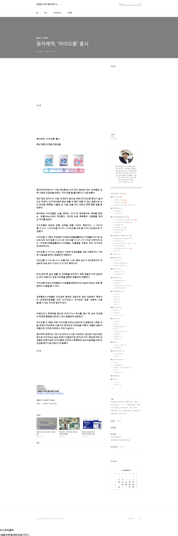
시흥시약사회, (133, 408)
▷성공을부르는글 (119, 326)
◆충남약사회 (132, 499)
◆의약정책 (116, 208)
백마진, (139, 405)
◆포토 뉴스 (116, 269)
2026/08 (126, 470)
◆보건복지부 (132, 449)
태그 (45, 13)
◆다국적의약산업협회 (135, 486)
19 (126, 484)
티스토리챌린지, (115, 405)
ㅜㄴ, (124, 405)
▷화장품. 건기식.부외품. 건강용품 (124, 205)
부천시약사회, (124, 408)
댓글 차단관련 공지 (116, 437)
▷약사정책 (117, 232)
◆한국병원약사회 (134, 492)
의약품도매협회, (131, 405)
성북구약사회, (129, 402)
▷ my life (117, 261)
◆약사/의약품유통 (119, 217)
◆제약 (115, 197)
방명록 (70, 13)
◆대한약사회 (132, 482)
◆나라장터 (132, 512)
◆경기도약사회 (133, 495)
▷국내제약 (118, 200)
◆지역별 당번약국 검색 (135, 444)
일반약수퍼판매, (127, 411)
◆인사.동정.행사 (117, 291)
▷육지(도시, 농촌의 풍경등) (122, 367)
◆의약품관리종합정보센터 (135, 464)
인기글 (119, 421)
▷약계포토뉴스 (118, 272)
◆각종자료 (115, 376)
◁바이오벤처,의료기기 (121, 248)
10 (119, 482)
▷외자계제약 (119, 202)
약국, (112, 408)
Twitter (122, 447)
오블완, (136, 402)
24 (119, 487)
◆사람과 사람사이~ (118, 351)
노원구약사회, (137, 411)
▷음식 (116, 370)
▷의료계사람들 (119, 246)
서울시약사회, (114, 414)
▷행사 (116, 302)
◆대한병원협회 (133, 489)
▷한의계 (116, 251)
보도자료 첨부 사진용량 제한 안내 (120, 440)
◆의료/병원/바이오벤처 (120, 236)
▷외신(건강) (118, 241)
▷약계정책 (118, 214)
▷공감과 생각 (118, 336)
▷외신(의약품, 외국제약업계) (123, 222)
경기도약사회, (123, 414)
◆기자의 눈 (116, 254)
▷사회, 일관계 (118, 354)
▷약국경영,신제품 (120, 230)
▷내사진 (116, 321)
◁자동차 (116, 334)
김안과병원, (114, 402)
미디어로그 (57, 13)
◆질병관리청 (132, 456)
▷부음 (116, 297)
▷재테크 (116, 313)
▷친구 (116, 356)
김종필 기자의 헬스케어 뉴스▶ (47, 4)
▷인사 (116, 294)
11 (122, 482)
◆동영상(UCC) (117, 258)
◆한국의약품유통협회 (135, 476)
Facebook (114, 447)
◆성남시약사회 (133, 505)
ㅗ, (140, 402)
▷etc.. (116, 382)
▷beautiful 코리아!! (120, 345)
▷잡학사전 (117, 385)
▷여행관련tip (118, 347)
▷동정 (116, 304)
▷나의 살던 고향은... (120, 331)
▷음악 (116, 329)
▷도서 (116, 324)
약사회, (120, 411)
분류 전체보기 (117, 193)
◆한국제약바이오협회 (135, 479)
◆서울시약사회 (133, 515)
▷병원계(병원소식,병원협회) (123, 238)
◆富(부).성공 (116, 307)
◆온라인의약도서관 (134, 469)
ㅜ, (121, 405)
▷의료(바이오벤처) (119, 266)
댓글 (37, 443)
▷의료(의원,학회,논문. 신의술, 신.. (124, 243)
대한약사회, (121, 402)
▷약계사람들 (118, 225)
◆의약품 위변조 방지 (135, 472)
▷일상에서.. (117, 339)
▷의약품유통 (119, 227)
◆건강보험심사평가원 (135, 459)
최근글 (113, 421)
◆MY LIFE (115, 319)
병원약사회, (114, 411)
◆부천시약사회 (133, 502)
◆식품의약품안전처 (134, 453)
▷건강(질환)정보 (119, 281)
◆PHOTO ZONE (117, 360)
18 (122, 484)
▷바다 (116, 363)
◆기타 (114, 379)
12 (126, 482)
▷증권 (116, 310)
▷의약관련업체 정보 (120, 288)
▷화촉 (116, 299)
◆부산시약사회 (133, 509)
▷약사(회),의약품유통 (120, 263)
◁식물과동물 (118, 365)
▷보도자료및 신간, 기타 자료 (122, 285)
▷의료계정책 (118, 211)
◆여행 (114, 342)
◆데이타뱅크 (116, 278)
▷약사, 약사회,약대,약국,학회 (124, 220)
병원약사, (117, 408)
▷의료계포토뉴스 (119, 274)
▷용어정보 (117, 283)
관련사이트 (131, 518)
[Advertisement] (69, 84)
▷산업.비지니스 (118, 315)
